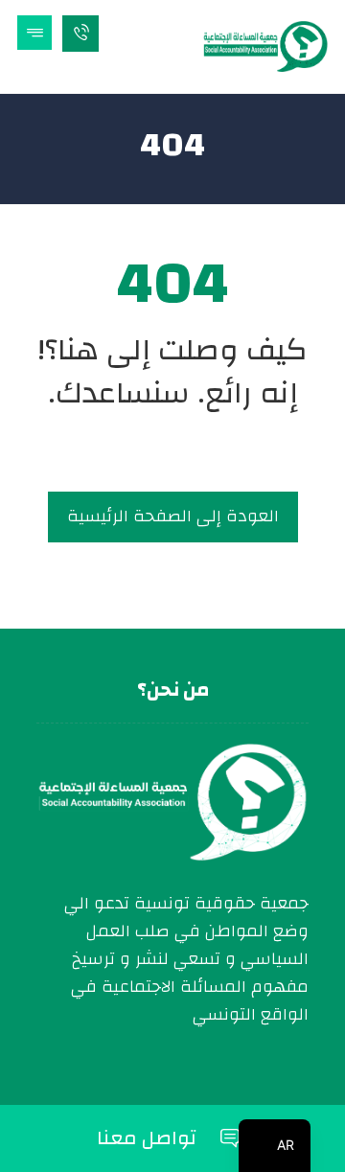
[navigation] (274, 1145)
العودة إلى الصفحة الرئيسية (173, 516)
